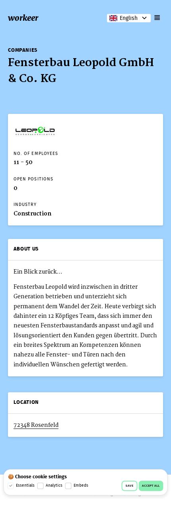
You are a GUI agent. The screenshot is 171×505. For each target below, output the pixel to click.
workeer (23, 18)
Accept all (150, 485)
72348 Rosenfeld (36, 425)
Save (129, 485)
